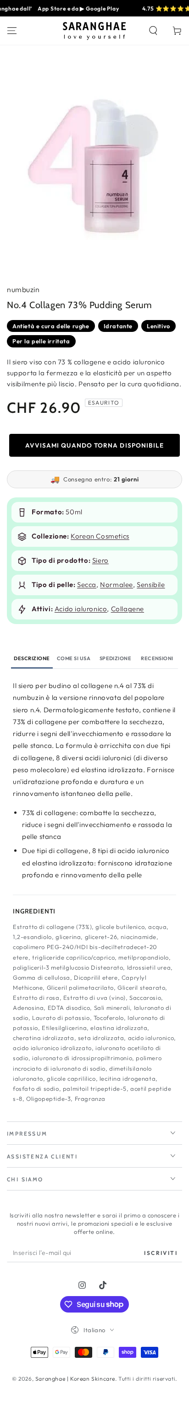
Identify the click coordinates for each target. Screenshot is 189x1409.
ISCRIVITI (161, 1252)
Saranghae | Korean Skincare (75, 1378)
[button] (153, 30)
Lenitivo (158, 326)
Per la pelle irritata (41, 341)
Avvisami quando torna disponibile (94, 445)
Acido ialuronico (81, 608)
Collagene (127, 608)
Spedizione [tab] (116, 658)
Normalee (116, 584)
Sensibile (151, 584)
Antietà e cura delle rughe (50, 326)
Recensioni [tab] (157, 658)
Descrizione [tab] (32, 658)
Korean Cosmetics (100, 536)
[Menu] (12, 30)
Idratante (118, 326)
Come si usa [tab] (73, 658)
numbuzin (23, 289)
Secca (86, 584)
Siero (100, 560)
